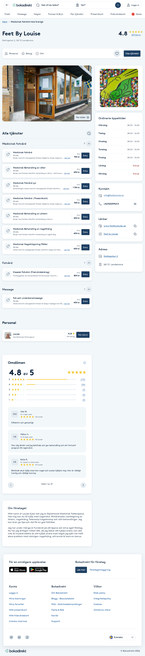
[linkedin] (19, 637)
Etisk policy (99, 593)
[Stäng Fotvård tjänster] (89, 263)
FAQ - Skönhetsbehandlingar (66, 604)
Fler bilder (81, 117)
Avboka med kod (18, 621)
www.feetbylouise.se (115, 226)
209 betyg (136, 35)
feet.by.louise (111, 234)
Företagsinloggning (100, 569)
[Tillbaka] (7, 5)
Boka (85, 155)
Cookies (98, 604)
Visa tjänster (132, 53)
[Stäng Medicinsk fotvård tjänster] (89, 144)
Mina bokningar (17, 598)
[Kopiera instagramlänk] (135, 234)
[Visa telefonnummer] (135, 203)
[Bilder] (119, 88)
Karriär (54, 615)
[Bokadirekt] (22, 5)
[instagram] (11, 637)
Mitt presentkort (18, 610)
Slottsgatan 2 (111, 256)
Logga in (13, 593)
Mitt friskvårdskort (19, 615)
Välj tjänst (83, 335)
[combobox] (54, 5)
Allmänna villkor (102, 610)
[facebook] (27, 637)
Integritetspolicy (102, 598)
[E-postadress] (120, 195)
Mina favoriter (16, 604)
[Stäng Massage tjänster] (89, 289)
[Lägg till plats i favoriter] (117, 53)
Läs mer (67, 158)
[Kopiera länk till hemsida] (135, 226)
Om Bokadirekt (59, 593)
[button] (47, 155)
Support (55, 621)
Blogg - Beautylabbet (62, 598)
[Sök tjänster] (89, 133)
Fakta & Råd (57, 610)
